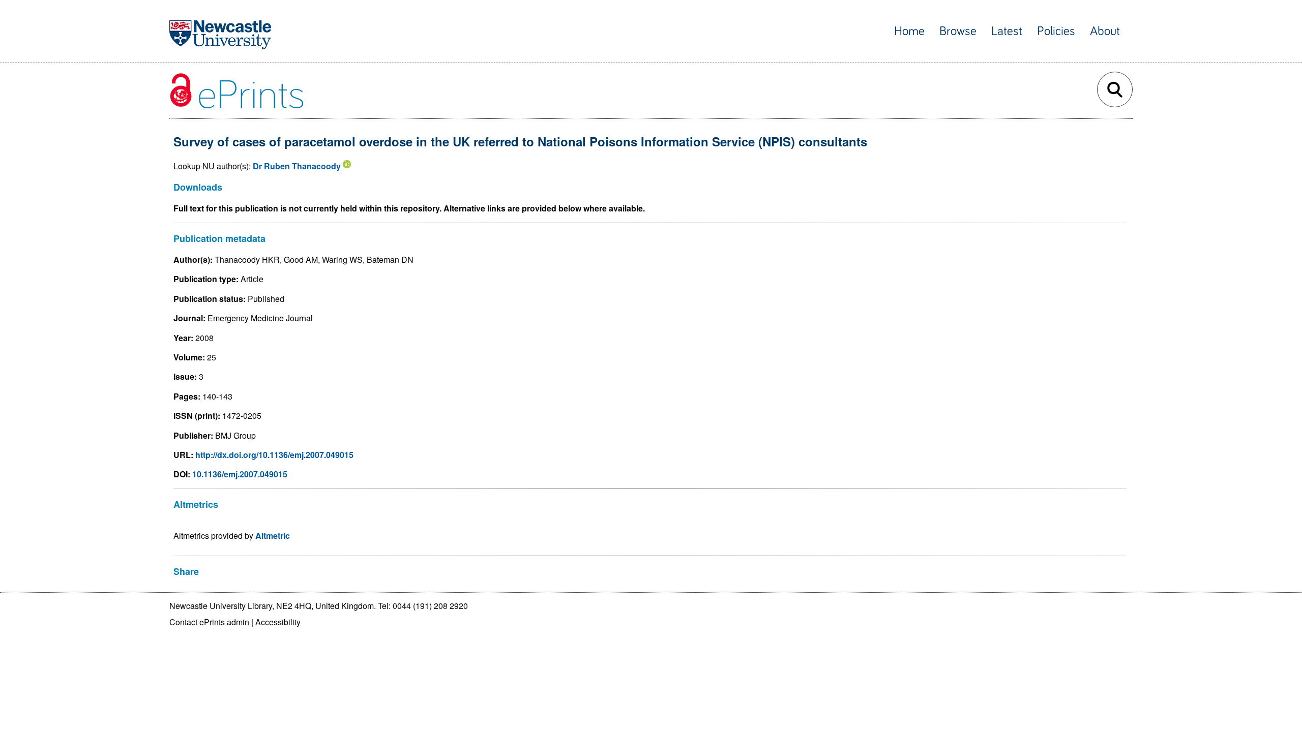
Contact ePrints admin (209, 622)
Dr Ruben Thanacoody (297, 166)
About (1105, 31)
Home (909, 31)
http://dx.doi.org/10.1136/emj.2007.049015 (274, 455)
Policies (1056, 31)
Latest (1006, 31)
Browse (957, 31)
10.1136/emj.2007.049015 (239, 474)
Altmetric (272, 535)
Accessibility (278, 622)
